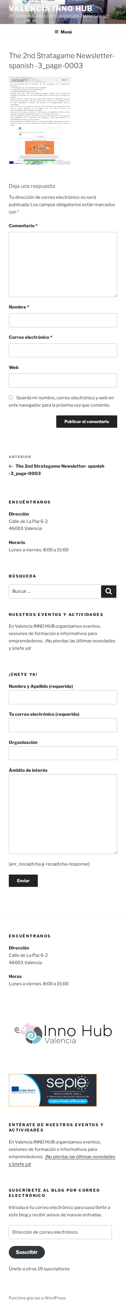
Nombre (19, 307)
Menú (66, 31)
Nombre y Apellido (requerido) (41, 686)
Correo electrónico (30, 337)
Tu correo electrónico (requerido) (44, 714)
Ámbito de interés (28, 770)
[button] (40, 121)
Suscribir (27, 1252)
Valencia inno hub (51, 8)
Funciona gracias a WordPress (37, 1297)
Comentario (23, 225)
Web (13, 367)
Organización (23, 742)
